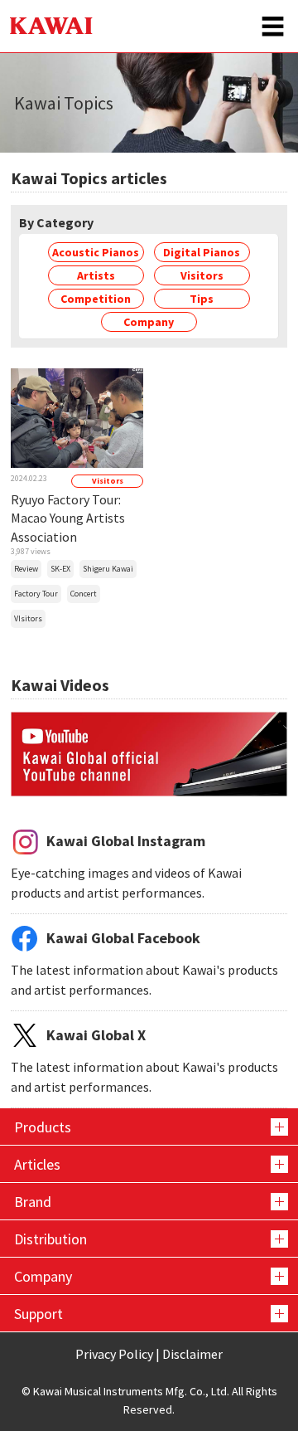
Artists (96, 275)
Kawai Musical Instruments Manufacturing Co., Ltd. (51, 26)
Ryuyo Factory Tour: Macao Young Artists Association (68, 518)
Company (148, 321)
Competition (95, 298)
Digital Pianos (201, 252)
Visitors (201, 275)
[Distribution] (149, 1238)
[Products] (149, 1126)
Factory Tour (36, 593)
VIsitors (28, 618)
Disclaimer (192, 1354)
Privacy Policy (114, 1354)
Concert (83, 593)
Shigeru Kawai (108, 568)
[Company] (149, 1276)
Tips (202, 298)
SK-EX (60, 568)
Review (26, 568)
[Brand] (149, 1201)
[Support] (149, 1313)
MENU (273, 26)
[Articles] (149, 1164)
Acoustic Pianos (95, 252)
